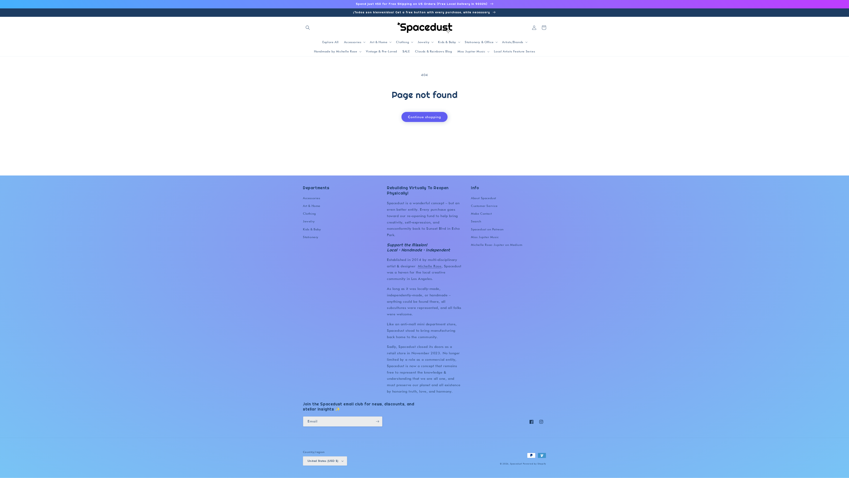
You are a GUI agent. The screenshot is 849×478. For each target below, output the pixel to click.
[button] (308, 28)
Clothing (309, 213)
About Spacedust (483, 198)
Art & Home (311, 206)
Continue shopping (424, 117)
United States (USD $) (323, 461)
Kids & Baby (312, 229)
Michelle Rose (430, 266)
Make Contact (481, 213)
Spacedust (516, 463)
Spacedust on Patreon (487, 229)
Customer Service (484, 206)
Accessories (311, 198)
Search (476, 221)
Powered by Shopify (534, 463)
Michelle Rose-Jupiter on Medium (496, 245)
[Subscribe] (377, 421)
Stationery (310, 237)
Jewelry (309, 221)
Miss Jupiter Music (485, 237)
